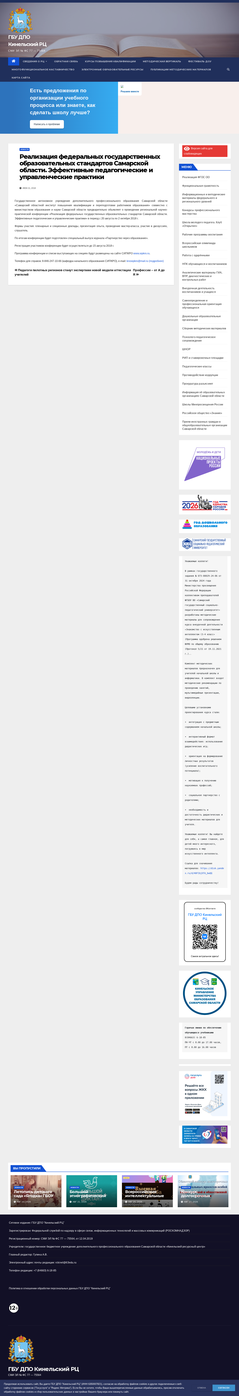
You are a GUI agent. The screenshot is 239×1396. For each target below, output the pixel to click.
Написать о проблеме (47, 124)
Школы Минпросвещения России (202, 404)
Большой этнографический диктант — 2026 (88, 1195)
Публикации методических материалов (181, 69)
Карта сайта (21, 77)
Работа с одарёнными (196, 255)
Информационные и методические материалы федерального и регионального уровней (203, 198)
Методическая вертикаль (162, 61)
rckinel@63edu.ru (65, 1262)
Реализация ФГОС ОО (196, 177)
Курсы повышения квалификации (110, 61)
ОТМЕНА (201, 1388)
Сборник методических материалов (204, 328)
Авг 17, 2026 (191, 1202)
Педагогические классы (197, 366)
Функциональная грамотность (200, 185)
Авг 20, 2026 (135, 1202)
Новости (24, 149)
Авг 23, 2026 (24, 1202)
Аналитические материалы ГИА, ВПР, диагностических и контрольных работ (202, 276)
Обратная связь (66, 61)
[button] (228, 69)
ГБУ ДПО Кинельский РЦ (43, 1369)
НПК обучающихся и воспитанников (204, 264)
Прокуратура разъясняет (197, 383)
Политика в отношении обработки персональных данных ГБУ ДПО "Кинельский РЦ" (60, 1288)
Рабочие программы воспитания (202, 234)
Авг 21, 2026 (80, 1202)
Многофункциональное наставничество (43, 69)
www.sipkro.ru (141, 253)
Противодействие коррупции (200, 375)
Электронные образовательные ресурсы (112, 69)
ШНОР (186, 349)
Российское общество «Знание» (202, 413)
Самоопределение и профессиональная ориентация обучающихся (202, 304)
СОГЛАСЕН (223, 1388)
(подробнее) (156, 261)
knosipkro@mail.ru (137, 261)
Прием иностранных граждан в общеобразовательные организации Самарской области (204, 425)
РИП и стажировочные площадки (203, 357)
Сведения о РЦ (34, 61)
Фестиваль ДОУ (200, 61)
